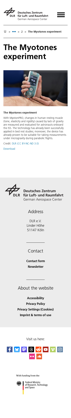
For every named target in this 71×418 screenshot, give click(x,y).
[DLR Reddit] (38, 351)
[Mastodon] (24, 351)
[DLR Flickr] (32, 358)
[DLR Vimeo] (53, 351)
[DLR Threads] (31, 351)
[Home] (5, 32)
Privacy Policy (35, 304)
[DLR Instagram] (60, 351)
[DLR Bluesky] (17, 351)
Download (9, 148)
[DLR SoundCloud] (39, 358)
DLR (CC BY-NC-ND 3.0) (25, 143)
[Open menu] (61, 13)
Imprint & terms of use (35, 315)
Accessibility (35, 298)
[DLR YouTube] (45, 351)
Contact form (35, 261)
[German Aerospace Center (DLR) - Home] (27, 14)
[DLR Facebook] (9, 351)
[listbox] (14, 31)
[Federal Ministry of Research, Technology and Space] (35, 398)
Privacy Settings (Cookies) (35, 309)
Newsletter (35, 266)
